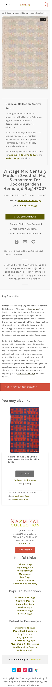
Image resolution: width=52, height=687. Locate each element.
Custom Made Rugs (25, 628)
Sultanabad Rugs (25, 604)
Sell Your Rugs (25, 564)
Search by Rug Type (25, 640)
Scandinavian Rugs (29, 200)
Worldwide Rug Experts (25, 647)
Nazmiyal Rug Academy (25, 583)
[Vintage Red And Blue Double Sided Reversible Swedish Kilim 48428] (25, 430)
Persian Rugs (25, 613)
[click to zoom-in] (26, 52)
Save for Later (33, 242)
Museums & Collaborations (25, 644)
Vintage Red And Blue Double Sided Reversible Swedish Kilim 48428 (23, 459)
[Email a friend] (25, 242)
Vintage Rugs (31, 155)
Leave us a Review (25, 580)
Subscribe (36, 659)
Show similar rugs (24, 216)
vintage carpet (32, 309)
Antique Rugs (16, 155)
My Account (25, 574)
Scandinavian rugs (26, 373)
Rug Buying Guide (25, 567)
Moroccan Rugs (25, 610)
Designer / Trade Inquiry (25, 480)
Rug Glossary (25, 634)
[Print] (17, 242)
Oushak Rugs (25, 607)
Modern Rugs (12, 158)
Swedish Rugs (28, 205)
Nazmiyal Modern (25, 601)
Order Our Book (25, 650)
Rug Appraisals (25, 637)
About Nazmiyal (25, 570)
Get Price (24, 474)
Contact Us (24, 543)
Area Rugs (25, 577)
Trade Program (24, 549)
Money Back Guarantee (25, 631)
